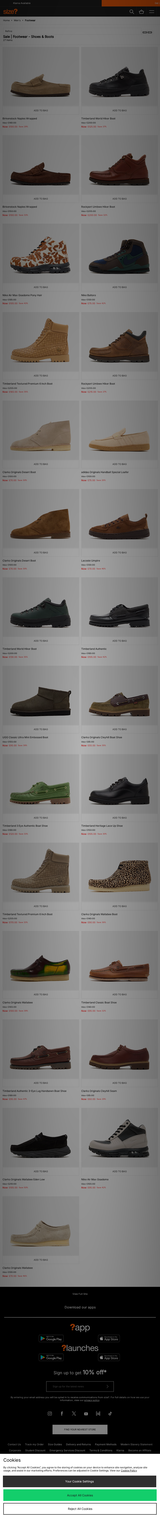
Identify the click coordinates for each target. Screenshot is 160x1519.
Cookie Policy (129, 1470)
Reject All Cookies (80, 1508)
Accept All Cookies (80, 1495)
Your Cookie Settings (79, 1481)
